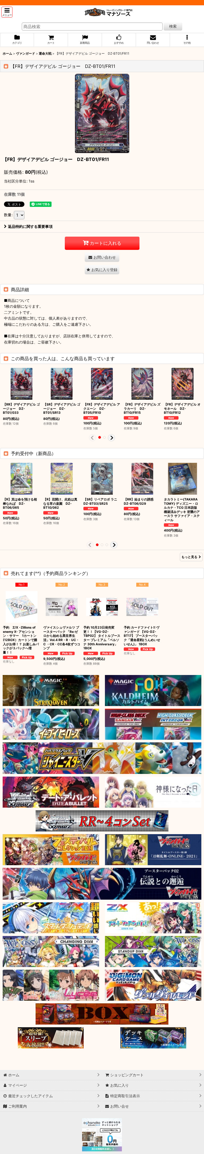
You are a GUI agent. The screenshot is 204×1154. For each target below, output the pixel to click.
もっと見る (189, 557)
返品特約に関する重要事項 (30, 226)
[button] (6, 12)
